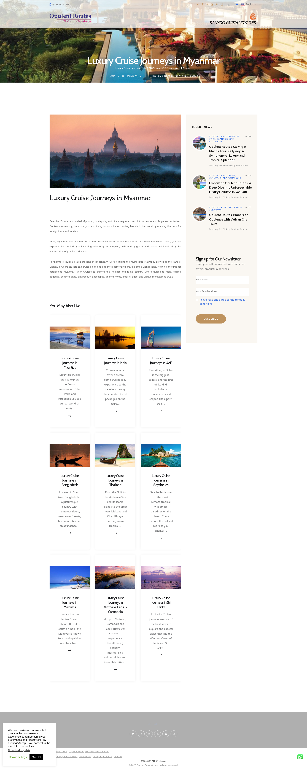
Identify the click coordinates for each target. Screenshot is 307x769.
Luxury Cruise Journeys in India (115, 360)
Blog (212, 136)
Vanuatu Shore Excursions (225, 178)
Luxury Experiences (102, 756)
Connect (118, 756)
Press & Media (70, 756)
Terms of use (85, 756)
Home (112, 76)
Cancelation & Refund (98, 751)
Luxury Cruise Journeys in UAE (161, 360)
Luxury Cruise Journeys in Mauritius (70, 362)
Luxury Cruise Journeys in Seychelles (161, 480)
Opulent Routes (240, 165)
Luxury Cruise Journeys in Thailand (115, 480)
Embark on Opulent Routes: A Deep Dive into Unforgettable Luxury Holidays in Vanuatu (230, 187)
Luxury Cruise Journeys (128, 68)
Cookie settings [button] (18, 757)
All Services (130, 76)
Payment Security (77, 751)
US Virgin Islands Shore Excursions (224, 139)
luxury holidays (225, 207)
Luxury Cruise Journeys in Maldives (70, 602)
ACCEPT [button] (36, 757)
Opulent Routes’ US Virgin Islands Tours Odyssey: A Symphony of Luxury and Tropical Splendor (227, 153)
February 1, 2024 (218, 229)
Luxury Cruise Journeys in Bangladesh (70, 480)
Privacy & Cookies (58, 751)
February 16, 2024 (218, 165)
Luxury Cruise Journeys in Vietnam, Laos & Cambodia (115, 605)
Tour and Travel (225, 136)
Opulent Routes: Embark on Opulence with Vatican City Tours (228, 219)
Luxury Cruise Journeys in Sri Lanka (161, 602)
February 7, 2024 (218, 197)
